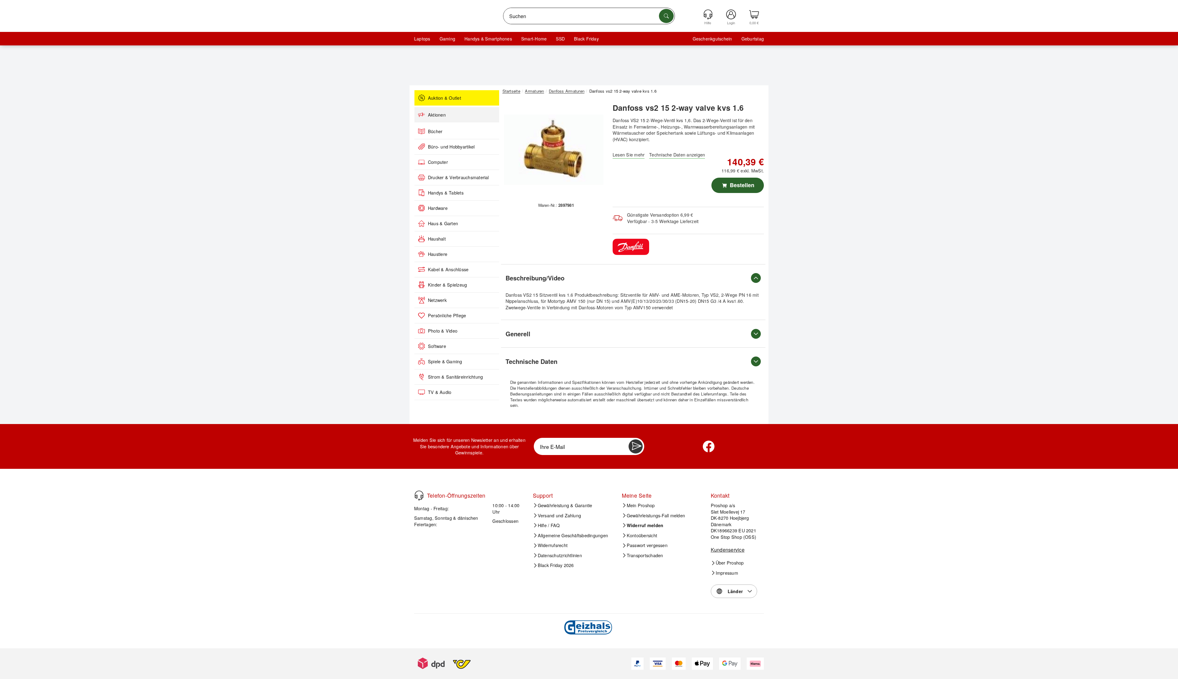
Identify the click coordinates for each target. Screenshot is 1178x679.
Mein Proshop (641, 505)
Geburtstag (752, 39)
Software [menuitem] (437, 346)
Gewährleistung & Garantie (565, 505)
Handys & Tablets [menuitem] (446, 193)
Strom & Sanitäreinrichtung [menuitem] (455, 377)
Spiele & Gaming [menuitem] (445, 361)
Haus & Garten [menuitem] (443, 223)
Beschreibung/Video (535, 277)
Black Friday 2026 (556, 565)
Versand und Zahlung (559, 515)
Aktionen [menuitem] (437, 115)
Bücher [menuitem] (435, 131)
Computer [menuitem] (438, 162)
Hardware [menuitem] (438, 208)
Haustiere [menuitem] (437, 254)
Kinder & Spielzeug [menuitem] (447, 285)
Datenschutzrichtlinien (560, 555)
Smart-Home (534, 39)
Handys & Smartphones (488, 39)
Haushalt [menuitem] (437, 239)
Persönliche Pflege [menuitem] (447, 315)
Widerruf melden (645, 525)
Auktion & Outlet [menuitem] (444, 98)
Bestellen (741, 185)
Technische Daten (531, 361)
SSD (560, 39)
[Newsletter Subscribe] (636, 446)
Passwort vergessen (647, 545)
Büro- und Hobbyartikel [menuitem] (451, 147)
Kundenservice (728, 549)
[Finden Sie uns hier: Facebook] (708, 446)
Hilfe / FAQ (549, 525)
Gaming (447, 39)
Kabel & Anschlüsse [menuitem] (448, 269)
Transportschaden (645, 555)
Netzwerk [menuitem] (437, 300)
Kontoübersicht (642, 535)
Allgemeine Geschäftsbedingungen (573, 535)
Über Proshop (730, 563)
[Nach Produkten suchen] (666, 16)
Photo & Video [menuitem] (442, 331)
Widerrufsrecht (553, 545)
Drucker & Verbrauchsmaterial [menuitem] (458, 177)
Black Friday (586, 39)
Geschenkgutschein (712, 39)
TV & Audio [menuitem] (439, 392)
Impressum (727, 573)
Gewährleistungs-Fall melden (656, 515)
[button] (553, 149)
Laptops (422, 39)
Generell (518, 333)
